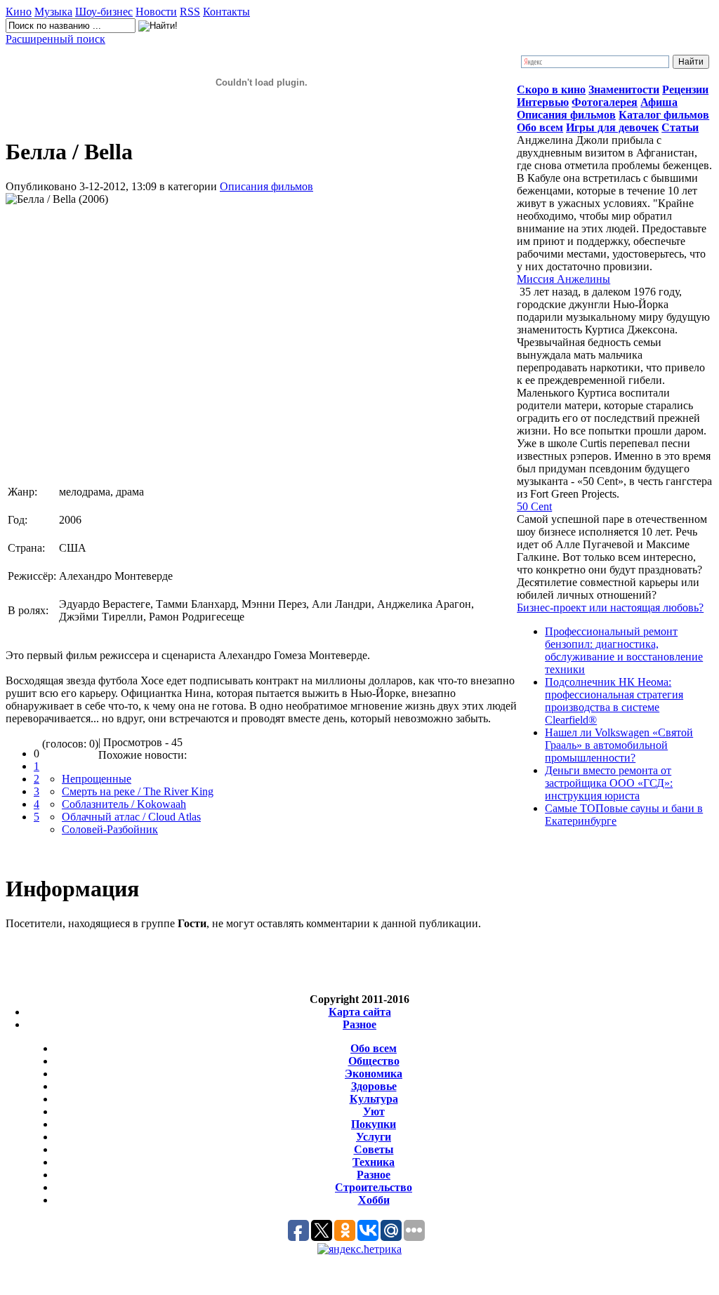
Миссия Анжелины (563, 279)
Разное (359, 1024)
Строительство (373, 1187)
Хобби (374, 1200)
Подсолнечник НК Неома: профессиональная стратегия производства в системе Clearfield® (614, 701)
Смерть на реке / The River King (137, 791)
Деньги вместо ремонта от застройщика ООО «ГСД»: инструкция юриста (609, 783)
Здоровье (374, 1086)
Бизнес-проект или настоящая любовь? (610, 607)
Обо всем (373, 1048)
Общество (374, 1061)
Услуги (373, 1137)
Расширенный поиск (55, 39)
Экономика (373, 1074)
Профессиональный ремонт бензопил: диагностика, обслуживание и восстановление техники (624, 650)
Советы (374, 1149)
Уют (374, 1111)
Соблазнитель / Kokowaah (124, 804)
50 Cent (534, 506)
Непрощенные (96, 779)
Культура (374, 1099)
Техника (373, 1162)
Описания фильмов (266, 186)
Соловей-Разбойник (110, 829)
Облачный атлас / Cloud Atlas (131, 817)
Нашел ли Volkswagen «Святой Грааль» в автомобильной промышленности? (619, 745)
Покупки (373, 1124)
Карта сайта (360, 1012)
